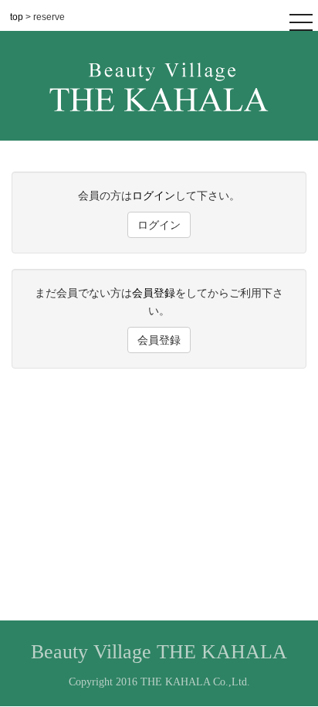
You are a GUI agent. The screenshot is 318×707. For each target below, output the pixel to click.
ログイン (153, 195)
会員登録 (153, 293)
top (17, 17)
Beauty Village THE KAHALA (159, 652)
